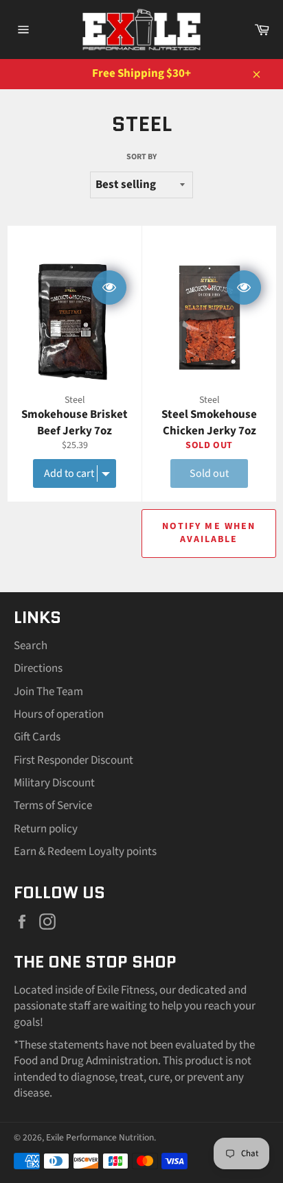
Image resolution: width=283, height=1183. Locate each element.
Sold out (209, 473)
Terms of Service (53, 805)
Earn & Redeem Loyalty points (85, 851)
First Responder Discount (73, 760)
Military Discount (54, 783)
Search (30, 645)
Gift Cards (37, 737)
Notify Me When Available (209, 532)
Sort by (141, 157)
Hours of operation (59, 714)
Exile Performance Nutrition (100, 1137)
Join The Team (48, 691)
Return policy (46, 829)
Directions (38, 668)
